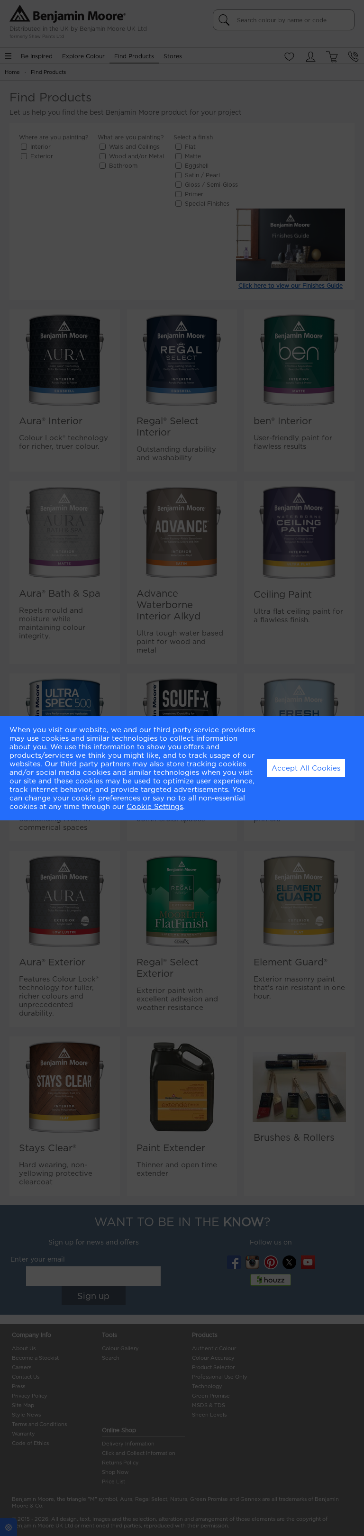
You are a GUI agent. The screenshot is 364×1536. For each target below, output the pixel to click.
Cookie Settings (155, 806)
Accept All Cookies (306, 768)
